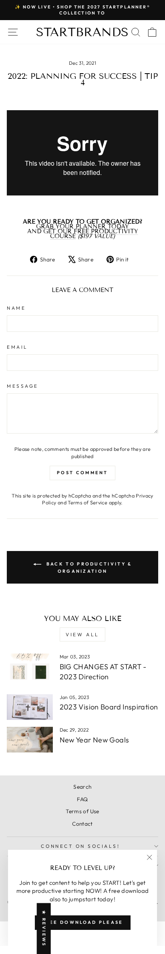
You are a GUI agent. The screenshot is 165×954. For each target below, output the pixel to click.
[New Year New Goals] (30, 740)
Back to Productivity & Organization (88, 567)
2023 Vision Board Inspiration (109, 706)
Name (16, 308)
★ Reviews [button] (44, 928)
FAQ (82, 799)
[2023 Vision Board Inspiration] (30, 707)
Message (22, 386)
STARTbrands (82, 32)
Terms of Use (82, 811)
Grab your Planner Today (82, 226)
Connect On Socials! (80, 846)
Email (17, 347)
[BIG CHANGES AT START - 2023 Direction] (30, 666)
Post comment (82, 472)
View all (82, 634)
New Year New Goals (94, 739)
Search (82, 786)
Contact (82, 823)
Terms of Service (87, 502)
